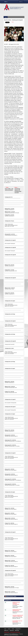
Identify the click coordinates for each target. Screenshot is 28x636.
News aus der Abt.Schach (11, 596)
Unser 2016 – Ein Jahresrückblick (9, 189)
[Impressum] (6, 632)
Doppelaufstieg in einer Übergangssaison (17, 610)
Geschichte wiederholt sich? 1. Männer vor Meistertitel (18, 616)
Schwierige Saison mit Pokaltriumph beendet (18, 190)
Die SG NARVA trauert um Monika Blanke (17, 621)
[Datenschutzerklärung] (15, 632)
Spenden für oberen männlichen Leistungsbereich (16, 603)
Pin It (13, 22)
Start (5, 628)
